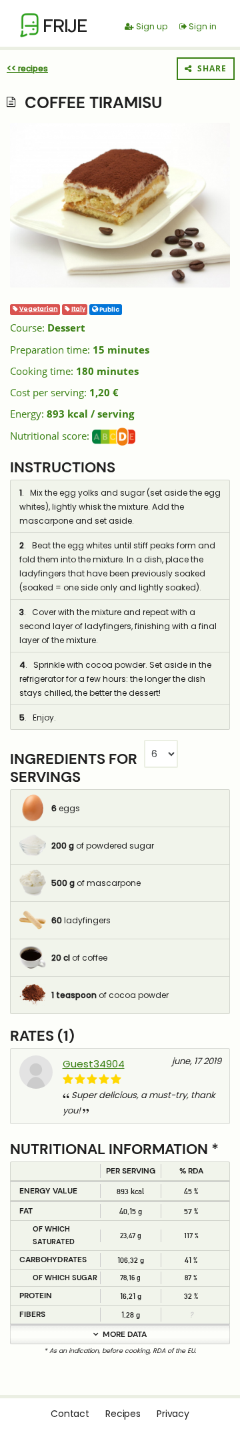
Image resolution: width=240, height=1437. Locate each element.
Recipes (123, 1413)
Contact (70, 1413)
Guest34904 (94, 1064)
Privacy (173, 1413)
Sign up (150, 26)
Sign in (202, 26)
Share (209, 68)
